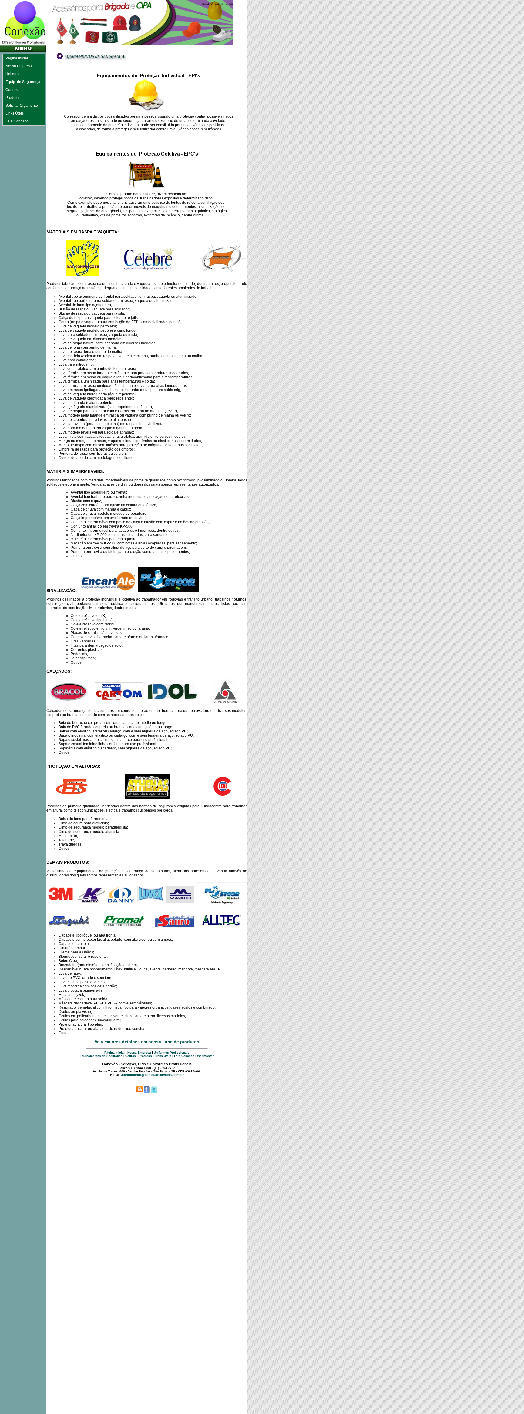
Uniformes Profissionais (172, 1052)
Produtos (145, 1055)
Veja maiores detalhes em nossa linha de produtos (147, 1041)
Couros (130, 1055)
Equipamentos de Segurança (101, 1055)
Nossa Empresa (139, 1052)
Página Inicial (114, 1052)
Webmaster (205, 1055)
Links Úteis (163, 1055)
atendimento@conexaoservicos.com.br (152, 1075)
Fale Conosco (184, 1055)
